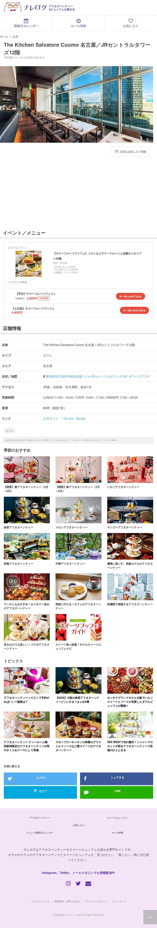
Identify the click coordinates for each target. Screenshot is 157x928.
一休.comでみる (132, 296)
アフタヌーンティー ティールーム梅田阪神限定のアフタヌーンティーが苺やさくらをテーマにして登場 (26, 746)
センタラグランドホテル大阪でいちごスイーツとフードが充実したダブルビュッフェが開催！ (130, 701)
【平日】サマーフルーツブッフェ (36, 293)
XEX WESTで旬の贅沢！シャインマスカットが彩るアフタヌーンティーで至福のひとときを (130, 746)
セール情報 (78, 26)
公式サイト (50, 418)
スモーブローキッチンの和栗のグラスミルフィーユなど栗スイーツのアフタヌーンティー (78, 746)
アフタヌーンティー (39, 817)
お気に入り (130, 26)
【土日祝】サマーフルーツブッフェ (33, 308)
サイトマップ (119, 901)
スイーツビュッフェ (117, 817)
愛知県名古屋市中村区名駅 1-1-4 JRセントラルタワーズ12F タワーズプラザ (98, 376)
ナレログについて (40, 901)
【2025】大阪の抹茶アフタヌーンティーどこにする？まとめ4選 (77, 699)
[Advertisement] (78, 195)
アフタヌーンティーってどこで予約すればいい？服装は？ (26, 699)
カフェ (10, 431)
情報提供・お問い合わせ (67, 901)
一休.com (67, 418)
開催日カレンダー (26, 26)
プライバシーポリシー (95, 901)
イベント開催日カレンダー (40, 832)
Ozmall (80, 418)
